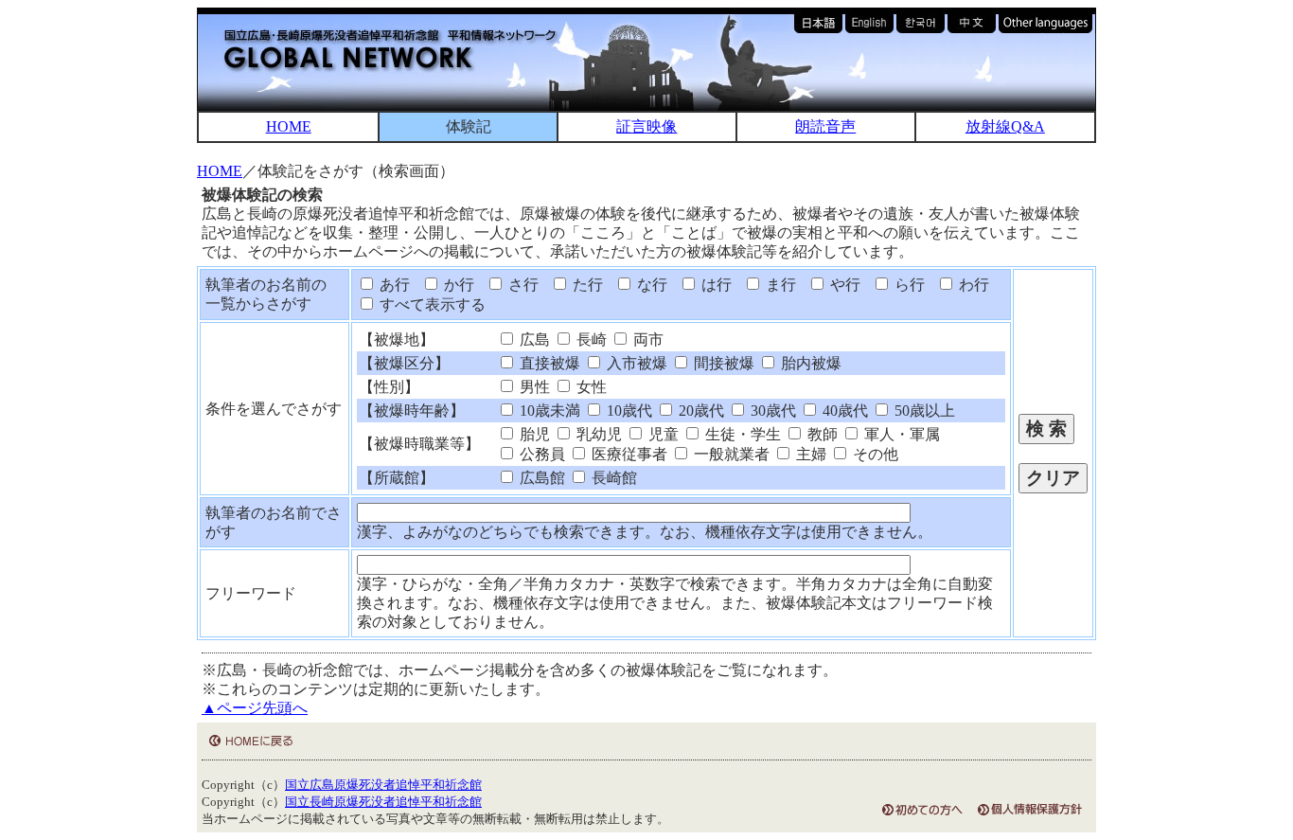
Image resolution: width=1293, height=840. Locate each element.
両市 (646, 339)
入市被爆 (635, 363)
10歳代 (627, 410)
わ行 (972, 285)
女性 (590, 387)
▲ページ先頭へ (255, 708)
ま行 (779, 285)
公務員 (540, 454)
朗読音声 (825, 126)
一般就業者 (730, 454)
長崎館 (612, 478)
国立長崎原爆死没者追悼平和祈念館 (383, 802)
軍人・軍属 (900, 434)
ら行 (908, 285)
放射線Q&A (1005, 126)
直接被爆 (548, 363)
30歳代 (771, 410)
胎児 (533, 434)
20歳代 (699, 410)
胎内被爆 (809, 363)
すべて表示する (431, 304)
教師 (821, 434)
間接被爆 (722, 363)
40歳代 (843, 410)
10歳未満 (548, 410)
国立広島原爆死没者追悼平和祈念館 (383, 785)
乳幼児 (597, 434)
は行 (715, 285)
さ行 (522, 285)
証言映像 (646, 126)
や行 (843, 285)
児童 (662, 434)
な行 (650, 285)
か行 (457, 285)
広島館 (540, 478)
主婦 (809, 454)
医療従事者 (627, 454)
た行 (586, 285)
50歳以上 (923, 410)
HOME (288, 126)
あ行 (393, 285)
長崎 (590, 339)
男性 (533, 387)
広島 (533, 339)
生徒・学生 (741, 434)
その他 (873, 454)
